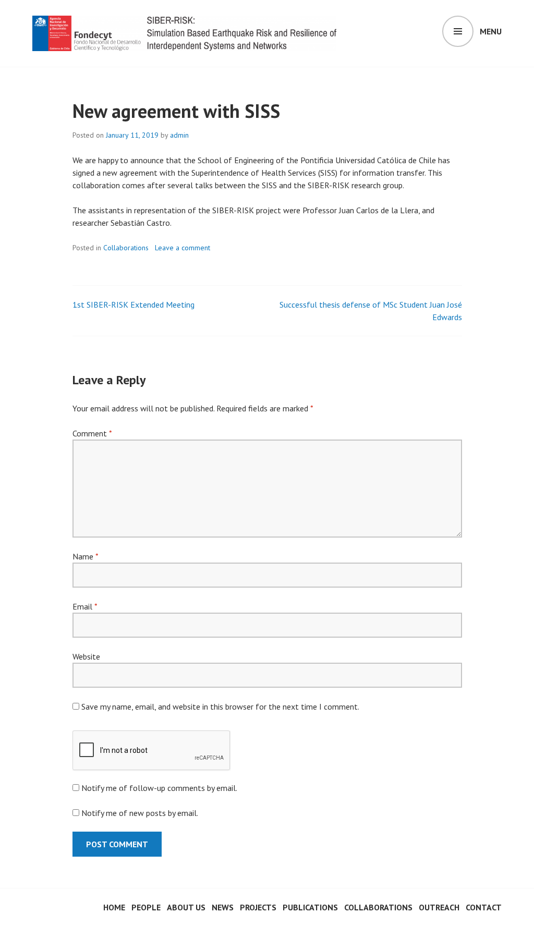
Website (86, 656)
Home (114, 907)
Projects (258, 907)
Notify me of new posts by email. (139, 813)
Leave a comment (182, 247)
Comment (92, 433)
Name (85, 556)
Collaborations (126, 247)
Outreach (439, 907)
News (223, 907)
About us (186, 907)
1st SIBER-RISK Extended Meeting (133, 304)
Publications (310, 907)
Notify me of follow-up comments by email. (159, 788)
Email (84, 606)
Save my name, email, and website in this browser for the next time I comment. (220, 706)
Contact (484, 907)
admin (179, 135)
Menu (491, 31)
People (146, 907)
